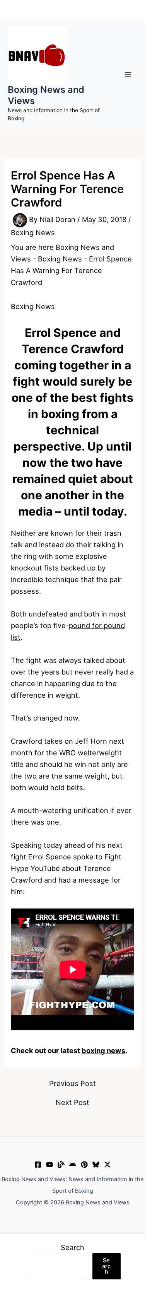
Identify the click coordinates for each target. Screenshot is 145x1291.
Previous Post (72, 1083)
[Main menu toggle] (128, 74)
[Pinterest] (84, 1164)
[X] (107, 1164)
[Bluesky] (95, 1164)
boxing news (103, 1050)
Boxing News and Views (46, 95)
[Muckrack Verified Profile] (61, 1164)
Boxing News (33, 232)
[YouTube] (49, 1164)
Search (72, 1247)
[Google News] (72, 1164)
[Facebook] (37, 1164)
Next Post (72, 1102)
